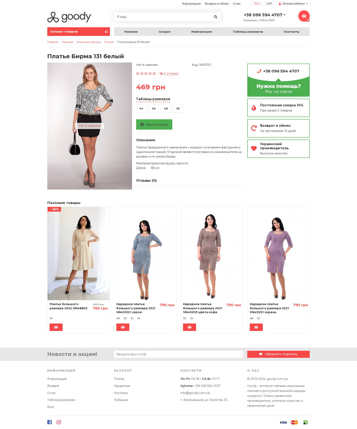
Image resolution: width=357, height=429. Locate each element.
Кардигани (122, 386)
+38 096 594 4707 (281, 71)
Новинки (131, 31)
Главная (52, 42)
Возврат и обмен (217, 3)
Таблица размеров (248, 31)
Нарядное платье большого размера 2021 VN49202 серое (135, 308)
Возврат (53, 386)
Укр (269, 3)
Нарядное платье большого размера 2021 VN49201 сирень (269, 308)
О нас (236, 3)
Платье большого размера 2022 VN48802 (68, 306)
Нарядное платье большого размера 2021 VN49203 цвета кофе (202, 308)
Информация (191, 3)
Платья (119, 379)
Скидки (164, 31)
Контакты (291, 31)
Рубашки (121, 400)
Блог (50, 407)
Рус (257, 3)
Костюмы (121, 393)
